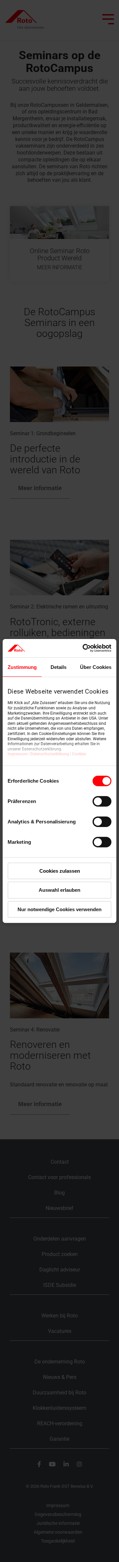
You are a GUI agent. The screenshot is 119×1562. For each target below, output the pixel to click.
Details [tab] (58, 667)
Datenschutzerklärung (49, 754)
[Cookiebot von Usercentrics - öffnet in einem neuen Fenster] (84, 648)
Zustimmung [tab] (22, 667)
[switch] (102, 801)
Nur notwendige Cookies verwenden (59, 909)
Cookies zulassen (59, 870)
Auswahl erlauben (59, 890)
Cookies (79, 754)
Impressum (17, 754)
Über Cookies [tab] (95, 667)
